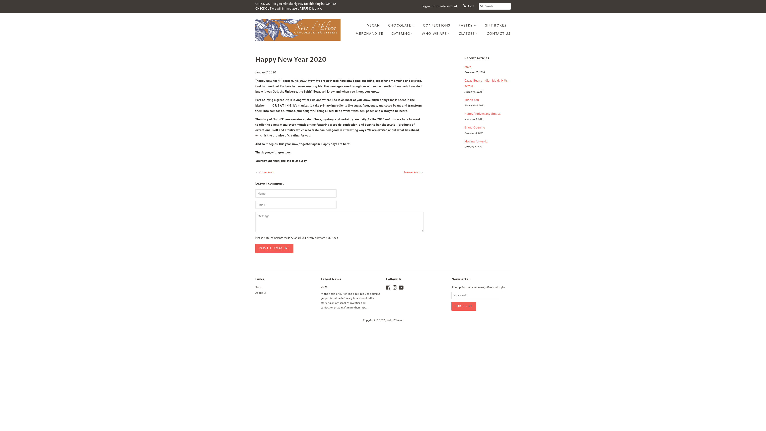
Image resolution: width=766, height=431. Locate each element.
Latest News (331, 279)
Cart (471, 6)
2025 (468, 67)
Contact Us (499, 34)
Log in (426, 6)
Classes (467, 34)
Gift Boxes (496, 25)
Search (259, 287)
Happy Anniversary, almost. (482, 114)
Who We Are (435, 34)
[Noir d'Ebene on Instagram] (395, 288)
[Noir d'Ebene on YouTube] (401, 288)
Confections (436, 25)
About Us (261, 293)
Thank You (471, 100)
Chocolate (400, 25)
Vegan (373, 25)
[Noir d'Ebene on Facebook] (388, 288)
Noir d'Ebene (394, 320)
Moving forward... (476, 141)
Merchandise (369, 34)
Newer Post (412, 172)
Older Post (266, 172)
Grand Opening (474, 127)
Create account (446, 6)
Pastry (466, 25)
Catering (401, 34)
